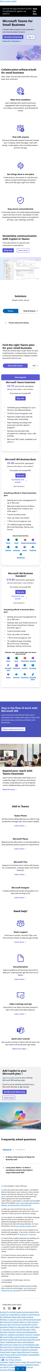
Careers (14, 1352)
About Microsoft (23, 1352)
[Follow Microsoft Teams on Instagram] (9, 1308)
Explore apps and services (13, 729)
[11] (2, 1286)
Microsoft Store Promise (17, 1324)
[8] (2, 1261)
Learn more (23, 250)
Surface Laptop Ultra (30, 1312)
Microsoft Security (17, 1337)
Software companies (29, 1350)
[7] (2, 1255)
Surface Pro (4, 1312)
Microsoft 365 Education (21, 1329)
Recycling (3, 1324)
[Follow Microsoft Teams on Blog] (19, 1308)
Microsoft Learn (6, 1345)
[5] (2, 1230)
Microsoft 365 (8, 1340)
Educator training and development (22, 1332)
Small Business (11, 1342)
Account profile (20, 1319)
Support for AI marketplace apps (26, 1345)
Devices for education (17, 1327)
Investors (24, 1355)
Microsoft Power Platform (10, 1350)
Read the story (9, 789)
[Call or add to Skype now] (23, 1369)
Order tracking (32, 1322)
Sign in (31, 37)
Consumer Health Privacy (10, 1362)
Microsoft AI (5, 1337)
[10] (2, 1280)
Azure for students (32, 1335)
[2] (2, 1190)
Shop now (8, 250)
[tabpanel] (20, 323)
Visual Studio (5, 1352)
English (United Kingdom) (10, 1357)
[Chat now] (18, 1369)
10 (17, 511)
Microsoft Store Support (9, 1322)
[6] (2, 1238)
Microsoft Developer (26, 1342)
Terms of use (18, 1365)
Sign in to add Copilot (11, 1078)
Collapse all (20, 1149)
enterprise (23, 1234)
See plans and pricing (13, 37)
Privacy (38, 1362)
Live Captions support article (26, 1226)
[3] (2, 1209)
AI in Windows (5, 1317)
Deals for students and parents (12, 1335)
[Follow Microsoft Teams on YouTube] (14, 1308)
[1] (2, 1186)
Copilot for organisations (10, 1314)
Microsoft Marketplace (31, 1347)
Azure (27, 1337)
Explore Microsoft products (23, 1317)
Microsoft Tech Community (11, 1347)
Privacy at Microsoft (12, 1355)
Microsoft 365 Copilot (23, 1340)
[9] (2, 1272)
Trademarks (29, 1365)
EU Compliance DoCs (15, 1367)
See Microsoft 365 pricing (14, 1092)
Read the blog (35, 11)
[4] (2, 1217)
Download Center (34, 1319)
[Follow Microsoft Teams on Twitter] (4, 1308)
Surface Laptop (16, 1312)
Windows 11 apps (7, 1319)
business (33, 1234)
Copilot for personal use (30, 1314)
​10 (20, 627)
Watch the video (19, 1049)
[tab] (10, 311)
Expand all (7, 1149)
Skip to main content (8, 1)
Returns (23, 1322)
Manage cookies (6, 1365)
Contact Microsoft (27, 1362)
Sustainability (34, 1355)
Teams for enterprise (11, 41)
